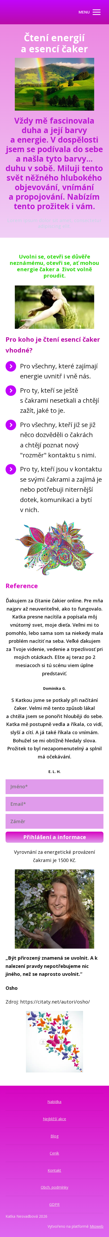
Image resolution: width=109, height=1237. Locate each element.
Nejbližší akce (54, 1118)
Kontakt (54, 1170)
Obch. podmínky (54, 1187)
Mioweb (96, 1226)
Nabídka (54, 1101)
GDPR (54, 1204)
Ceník (54, 1153)
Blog (54, 1135)
